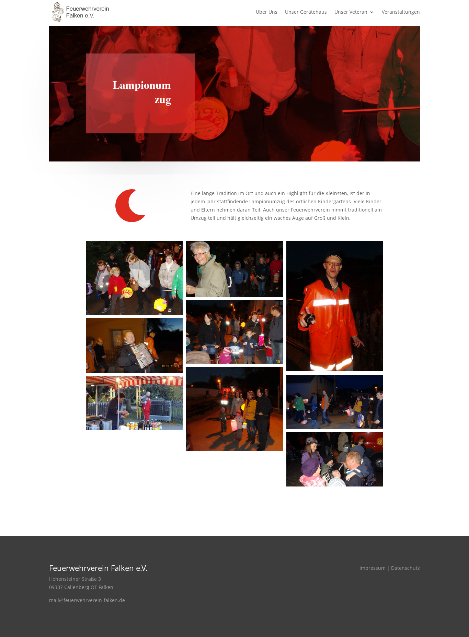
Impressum (372, 568)
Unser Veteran (350, 12)
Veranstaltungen (401, 12)
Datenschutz (405, 568)
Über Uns (266, 12)
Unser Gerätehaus (306, 12)
